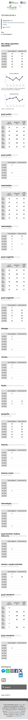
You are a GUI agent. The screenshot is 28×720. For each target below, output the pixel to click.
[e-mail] (12, 672)
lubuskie (5, 22)
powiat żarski (11, 22)
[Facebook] (16, 672)
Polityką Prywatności (14, 711)
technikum (7, 27)
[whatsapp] (8, 672)
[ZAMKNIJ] (18, 716)
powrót (6, 687)
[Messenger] (3, 672)
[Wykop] (3, 681)
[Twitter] (21, 672)
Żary (11, 20)
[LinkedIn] (21, 676)
